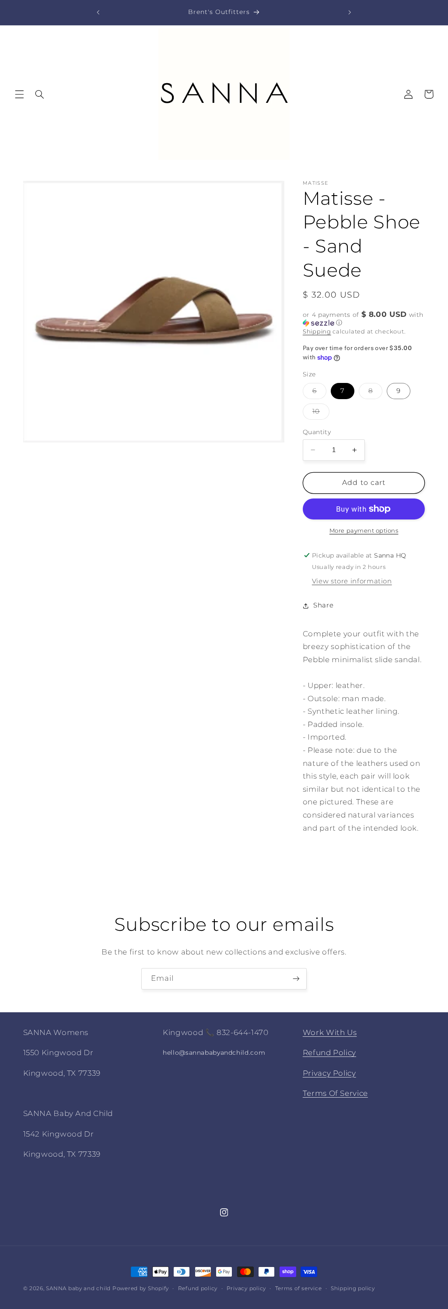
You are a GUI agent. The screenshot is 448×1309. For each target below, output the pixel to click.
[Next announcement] (349, 12)
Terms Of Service (335, 1093)
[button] (19, 94)
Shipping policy (353, 1288)
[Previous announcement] (98, 12)
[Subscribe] (296, 979)
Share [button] (323, 605)
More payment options (364, 530)
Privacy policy (246, 1288)
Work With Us (330, 1032)
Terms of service (298, 1288)
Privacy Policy (329, 1073)
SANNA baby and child (78, 1288)
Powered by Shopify (140, 1288)
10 (320, 413)
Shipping (317, 331)
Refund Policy (329, 1052)
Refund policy (198, 1288)
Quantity (317, 431)
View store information (352, 581)
